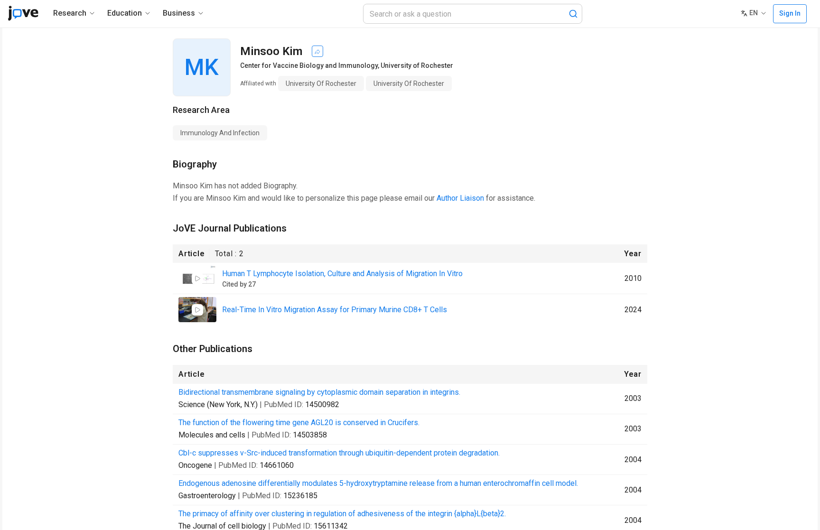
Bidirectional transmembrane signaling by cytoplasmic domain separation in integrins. (319, 392)
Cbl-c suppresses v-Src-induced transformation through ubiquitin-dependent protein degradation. (339, 452)
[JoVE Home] (23, 13)
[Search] (573, 14)
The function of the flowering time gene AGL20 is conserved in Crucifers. (298, 422)
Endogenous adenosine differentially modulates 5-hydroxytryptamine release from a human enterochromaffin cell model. (378, 483)
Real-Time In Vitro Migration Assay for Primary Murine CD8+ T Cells (334, 309)
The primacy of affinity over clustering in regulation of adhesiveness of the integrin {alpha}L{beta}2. (342, 513)
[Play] (197, 278)
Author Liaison (460, 198)
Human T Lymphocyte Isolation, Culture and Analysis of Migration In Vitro (342, 273)
